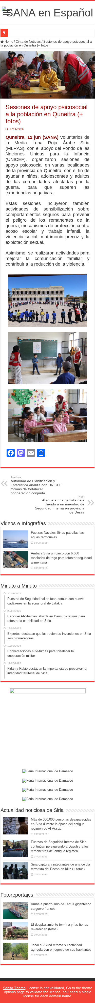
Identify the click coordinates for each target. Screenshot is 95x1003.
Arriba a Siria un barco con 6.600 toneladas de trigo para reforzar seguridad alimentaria (61, 557)
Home (8, 41)
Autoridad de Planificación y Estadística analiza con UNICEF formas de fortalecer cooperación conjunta (36, 485)
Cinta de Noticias (28, 41)
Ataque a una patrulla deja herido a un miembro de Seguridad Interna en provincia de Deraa (59, 504)
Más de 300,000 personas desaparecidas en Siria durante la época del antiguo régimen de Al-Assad (61, 824)
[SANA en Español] (47, 12)
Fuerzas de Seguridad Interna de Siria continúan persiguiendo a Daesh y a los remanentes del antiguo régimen (60, 846)
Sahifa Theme (14, 988)
